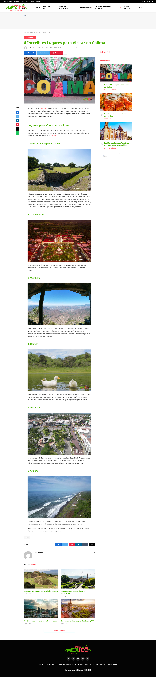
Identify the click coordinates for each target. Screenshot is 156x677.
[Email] (17, 128)
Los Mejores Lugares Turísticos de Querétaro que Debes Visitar (117, 144)
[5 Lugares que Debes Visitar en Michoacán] (78, 579)
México (43, 108)
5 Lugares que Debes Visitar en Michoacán (73, 592)
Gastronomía (24, 1)
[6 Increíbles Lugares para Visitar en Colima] (59, 80)
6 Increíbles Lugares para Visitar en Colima (117, 86)
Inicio (38, 7)
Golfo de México (7, 1)
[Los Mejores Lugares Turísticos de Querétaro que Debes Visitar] (116, 131)
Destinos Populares (36, 1)
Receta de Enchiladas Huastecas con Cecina (117, 115)
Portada (26, 32)
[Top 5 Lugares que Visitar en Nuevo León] (41, 608)
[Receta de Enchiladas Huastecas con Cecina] (116, 102)
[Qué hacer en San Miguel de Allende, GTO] (78, 608)
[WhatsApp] (17, 133)
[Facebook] (17, 112)
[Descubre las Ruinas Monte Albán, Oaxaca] (41, 579)
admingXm (32, 47)
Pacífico (16, 1)
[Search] (152, 8)
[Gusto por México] (17, 7)
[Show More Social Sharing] (65, 53)
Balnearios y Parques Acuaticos (104, 7)
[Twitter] (17, 116)
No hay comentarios (65, 47)
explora (27, 537)
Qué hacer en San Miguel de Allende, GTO (78, 621)
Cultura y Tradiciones (64, 7)
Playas (141, 7)
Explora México (46, 7)
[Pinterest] (17, 124)
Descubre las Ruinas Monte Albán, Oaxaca (41, 591)
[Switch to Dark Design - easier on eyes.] (150, 7)
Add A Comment (59, 630)
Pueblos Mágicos (127, 7)
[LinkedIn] (17, 120)
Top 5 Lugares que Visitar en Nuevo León (40, 621)
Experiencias (85, 7)
